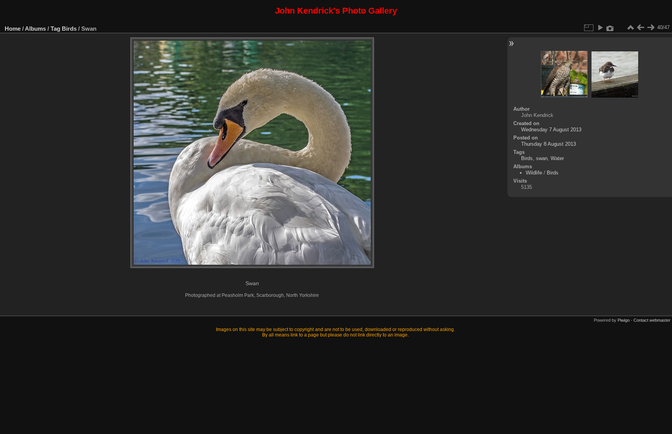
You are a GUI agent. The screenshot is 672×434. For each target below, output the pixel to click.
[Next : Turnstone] (651, 28)
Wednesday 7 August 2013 (551, 129)
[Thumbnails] (630, 28)
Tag (55, 28)
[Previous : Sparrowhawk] (640, 28)
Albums (35, 28)
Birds (69, 28)
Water (557, 158)
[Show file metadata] (610, 28)
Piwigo (624, 320)
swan (542, 158)
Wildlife (534, 173)
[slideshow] (600, 28)
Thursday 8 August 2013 (548, 144)
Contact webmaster (652, 320)
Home (13, 28)
